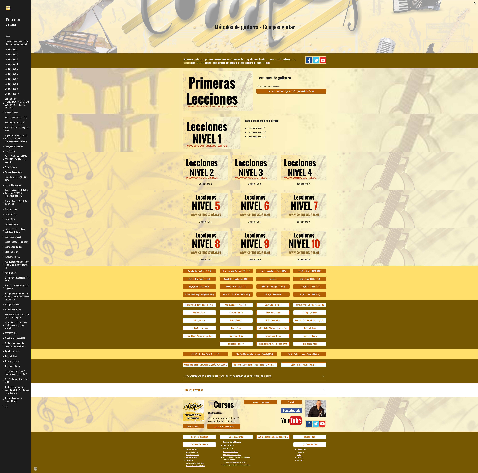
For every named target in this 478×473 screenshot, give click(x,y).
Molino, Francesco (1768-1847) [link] (16, 241)
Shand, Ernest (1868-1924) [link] (15, 338)
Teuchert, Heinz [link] (11, 356)
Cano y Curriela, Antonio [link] (14, 146)
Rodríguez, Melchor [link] (12, 304)
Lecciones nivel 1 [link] (11, 48)
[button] (475, 3)
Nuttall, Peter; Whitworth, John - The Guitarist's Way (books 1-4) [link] (17, 264)
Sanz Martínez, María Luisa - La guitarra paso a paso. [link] (17, 316)
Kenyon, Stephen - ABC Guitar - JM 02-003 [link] (17, 203)
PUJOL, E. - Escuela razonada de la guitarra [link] (17, 287)
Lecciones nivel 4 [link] (11, 63)
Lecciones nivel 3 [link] (11, 58)
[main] (254, 27)
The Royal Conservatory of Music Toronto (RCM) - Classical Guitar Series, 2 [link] (17, 390)
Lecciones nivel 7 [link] (11, 78)
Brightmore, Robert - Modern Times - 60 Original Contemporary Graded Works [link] (16, 138)
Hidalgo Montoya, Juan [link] (13, 185)
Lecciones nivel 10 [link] (12, 93)
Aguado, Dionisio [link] (11, 112)
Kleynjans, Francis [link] (11, 209)
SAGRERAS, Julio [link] (11, 333)
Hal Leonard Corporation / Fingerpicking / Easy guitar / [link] (16, 373)
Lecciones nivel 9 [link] (11, 88)
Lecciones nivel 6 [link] (11, 73)
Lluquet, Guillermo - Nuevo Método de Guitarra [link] (15, 230)
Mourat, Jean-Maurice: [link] (13, 246)
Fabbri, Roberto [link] (11, 167)
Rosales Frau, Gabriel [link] (13, 309)
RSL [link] (6, 405)
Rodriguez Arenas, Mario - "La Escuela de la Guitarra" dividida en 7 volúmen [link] (17, 296)
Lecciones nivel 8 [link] (11, 83)
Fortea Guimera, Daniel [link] (13, 172)
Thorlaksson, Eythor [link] (12, 366)
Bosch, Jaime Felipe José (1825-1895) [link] (17, 129)
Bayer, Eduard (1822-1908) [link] (15, 122)
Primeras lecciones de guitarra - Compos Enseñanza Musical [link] (17, 42)
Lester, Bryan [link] (10, 218)
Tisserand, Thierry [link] (12, 361)
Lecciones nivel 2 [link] (11, 53)
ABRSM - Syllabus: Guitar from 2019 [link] (17, 381)
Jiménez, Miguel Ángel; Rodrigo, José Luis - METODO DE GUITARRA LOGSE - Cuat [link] (17, 193)
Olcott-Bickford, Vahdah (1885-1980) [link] (17, 279)
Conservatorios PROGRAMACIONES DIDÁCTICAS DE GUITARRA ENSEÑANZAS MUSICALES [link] (17, 103)
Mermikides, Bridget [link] (13, 236)
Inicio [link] (7, 36)
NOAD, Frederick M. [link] (12, 256)
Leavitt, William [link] (11, 214)
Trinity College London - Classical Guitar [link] (14, 399)
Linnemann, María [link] (11, 223)
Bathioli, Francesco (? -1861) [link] (16, 117)
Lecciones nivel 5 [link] (11, 68)
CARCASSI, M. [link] (10, 151)
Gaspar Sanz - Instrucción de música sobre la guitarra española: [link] (16, 325)
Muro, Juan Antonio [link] (12, 251)
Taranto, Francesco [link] (12, 351)
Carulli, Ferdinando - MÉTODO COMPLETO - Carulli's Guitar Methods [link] (16, 159)
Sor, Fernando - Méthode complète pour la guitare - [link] (15, 345)
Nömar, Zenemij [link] (11, 272)
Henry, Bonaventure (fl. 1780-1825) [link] (16, 179)
